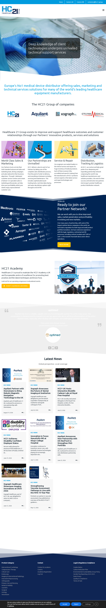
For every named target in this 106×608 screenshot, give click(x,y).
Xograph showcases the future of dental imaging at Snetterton (41, 392)
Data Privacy (77, 578)
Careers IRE (80, 2)
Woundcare (5, 596)
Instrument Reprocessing (10, 580)
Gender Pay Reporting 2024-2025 (84, 576)
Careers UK (69, 2)
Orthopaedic (6, 583)
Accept (65, 604)
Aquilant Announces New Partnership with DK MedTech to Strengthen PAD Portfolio (67, 442)
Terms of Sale (77, 583)
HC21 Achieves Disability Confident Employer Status (13, 442)
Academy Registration (45, 574)
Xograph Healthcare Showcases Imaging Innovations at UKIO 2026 (13, 489)
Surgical (4, 592)
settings (11, 606)
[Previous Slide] (49, 349)
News (61, 2)
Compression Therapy (9, 571)
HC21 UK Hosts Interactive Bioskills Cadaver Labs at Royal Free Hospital (67, 393)
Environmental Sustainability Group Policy (86, 574)
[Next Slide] (56, 349)
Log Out (40, 576)
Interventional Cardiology (10, 569)
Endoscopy (5, 576)
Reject (76, 604)
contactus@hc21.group (95, 2)
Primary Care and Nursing (10, 585)
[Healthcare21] (11, 10)
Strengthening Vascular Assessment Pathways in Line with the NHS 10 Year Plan (40, 491)
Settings (88, 604)
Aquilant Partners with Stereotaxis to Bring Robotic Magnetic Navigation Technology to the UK (14, 395)
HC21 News (7, 387)
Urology (4, 594)
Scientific (5, 589)
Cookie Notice (77, 569)
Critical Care (5, 574)
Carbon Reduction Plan (80, 571)
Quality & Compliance (80, 580)
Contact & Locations (44, 569)
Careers (40, 571)
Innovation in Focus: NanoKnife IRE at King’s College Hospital (40, 441)
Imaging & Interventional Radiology (13, 578)
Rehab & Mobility (7, 587)
